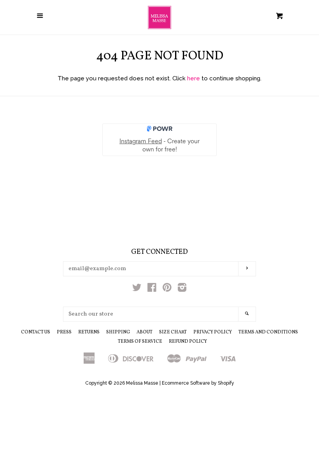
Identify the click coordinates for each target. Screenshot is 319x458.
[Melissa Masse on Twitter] (137, 289)
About (144, 332)
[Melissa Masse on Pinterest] (167, 289)
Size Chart (173, 332)
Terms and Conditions (268, 332)
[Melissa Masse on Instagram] (182, 289)
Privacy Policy (212, 332)
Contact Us (35, 332)
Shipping (118, 332)
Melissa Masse (142, 383)
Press (64, 332)
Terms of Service (140, 341)
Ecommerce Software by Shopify (198, 383)
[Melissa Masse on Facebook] (152, 289)
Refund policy (188, 341)
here (193, 78)
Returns (89, 332)
